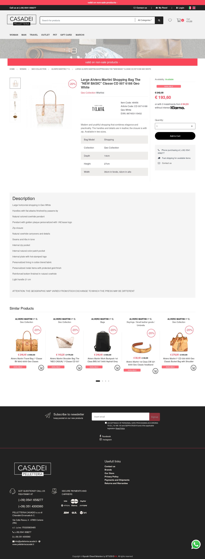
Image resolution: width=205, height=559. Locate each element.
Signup (154, 416)
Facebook (106, 436)
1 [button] (98, 381)
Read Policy (120, 428)
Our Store (109, 473)
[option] (49, 106)
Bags (102, 322)
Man (23, 34)
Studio (111, 556)
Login (181, 7)
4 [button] (108, 381)
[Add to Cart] (41, 368)
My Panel (163, 7)
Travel (34, 34)
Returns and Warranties (116, 483)
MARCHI (80, 34)
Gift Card (66, 34)
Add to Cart (175, 135)
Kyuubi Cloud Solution (93, 556)
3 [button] (105, 381)
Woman (14, 34)
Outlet (45, 34)
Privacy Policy (111, 476)
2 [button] (102, 381)
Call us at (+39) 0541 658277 (23, 7)
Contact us (142, 7)
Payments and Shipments (117, 479)
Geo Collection (88, 92)
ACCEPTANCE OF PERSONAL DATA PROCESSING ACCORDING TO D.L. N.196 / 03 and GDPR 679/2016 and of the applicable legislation (132, 425)
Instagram (107, 439)
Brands (108, 469)
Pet (55, 34)
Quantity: (159, 120)
